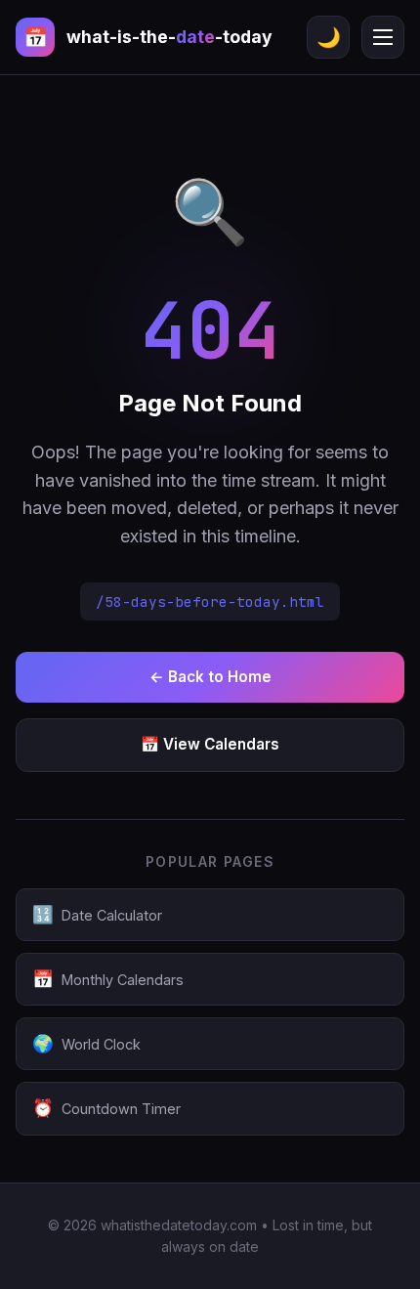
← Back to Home (210, 676)
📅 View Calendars (210, 744)
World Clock (86, 1043)
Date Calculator (97, 914)
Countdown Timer (106, 1107)
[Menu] (382, 37)
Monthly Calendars (108, 978)
